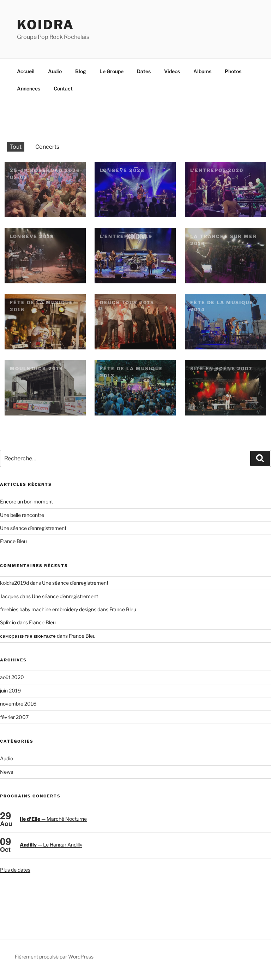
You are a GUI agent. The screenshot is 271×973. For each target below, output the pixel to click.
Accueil (26, 71)
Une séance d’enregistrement (33, 528)
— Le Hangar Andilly (51, 845)
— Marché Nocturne (53, 819)
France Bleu (13, 541)
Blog (80, 71)
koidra (45, 25)
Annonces (28, 88)
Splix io (8, 622)
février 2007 (14, 717)
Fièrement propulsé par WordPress (54, 957)
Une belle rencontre (22, 515)
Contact (63, 88)
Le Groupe (112, 71)
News (6, 772)
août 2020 (12, 677)
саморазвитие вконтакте (28, 636)
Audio (55, 71)
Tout (16, 146)
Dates (144, 71)
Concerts (47, 146)
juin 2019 (10, 691)
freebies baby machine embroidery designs (48, 609)
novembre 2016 (18, 704)
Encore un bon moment (26, 502)
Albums (202, 71)
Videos (172, 71)
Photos (233, 71)
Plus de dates (15, 870)
